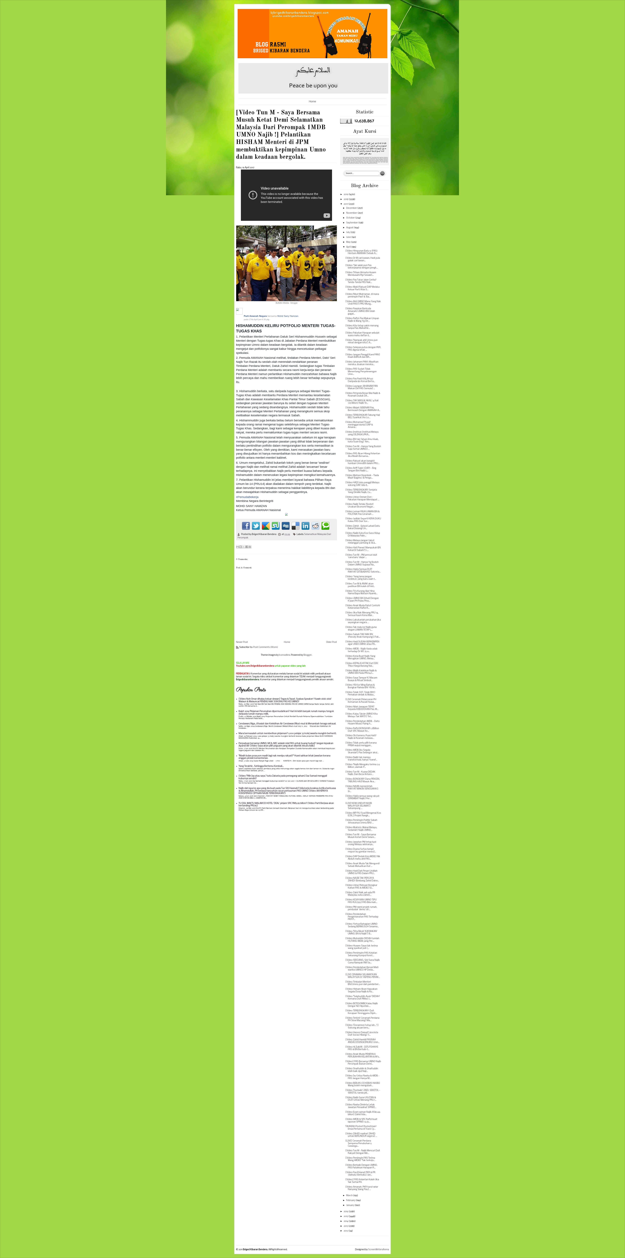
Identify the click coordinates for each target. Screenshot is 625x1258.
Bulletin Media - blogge (286, 303)
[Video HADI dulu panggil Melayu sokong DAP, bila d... (362, 483)
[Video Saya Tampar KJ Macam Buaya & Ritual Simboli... (361, 679)
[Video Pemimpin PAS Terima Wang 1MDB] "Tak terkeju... (360, 1159)
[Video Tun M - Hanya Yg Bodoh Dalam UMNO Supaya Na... (362, 563)
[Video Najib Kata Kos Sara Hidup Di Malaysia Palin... (362, 534)
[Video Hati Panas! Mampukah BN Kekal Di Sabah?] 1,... (363, 549)
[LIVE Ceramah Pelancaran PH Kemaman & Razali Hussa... (360, 700)
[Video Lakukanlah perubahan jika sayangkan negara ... (363, 621)
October (350, 218)
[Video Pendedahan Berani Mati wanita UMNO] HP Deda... (361, 968)
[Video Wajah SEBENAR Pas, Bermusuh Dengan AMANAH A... (362, 409)
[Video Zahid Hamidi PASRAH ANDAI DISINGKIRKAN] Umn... (362, 1041)
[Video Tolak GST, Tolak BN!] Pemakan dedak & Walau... (360, 693)
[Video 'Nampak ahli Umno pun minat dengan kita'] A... (361, 341)
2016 (346, 1211)
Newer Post (242, 642)
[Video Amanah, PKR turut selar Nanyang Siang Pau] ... (361, 1188)
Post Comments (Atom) (265, 647)
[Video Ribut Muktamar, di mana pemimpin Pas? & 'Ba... (362, 295)
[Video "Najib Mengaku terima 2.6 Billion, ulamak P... (362, 765)
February (351, 1200)
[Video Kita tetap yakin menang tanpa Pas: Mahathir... (362, 327)
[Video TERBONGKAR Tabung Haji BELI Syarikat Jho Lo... (362, 416)
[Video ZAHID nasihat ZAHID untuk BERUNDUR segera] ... (361, 1135)
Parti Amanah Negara (255, 316)
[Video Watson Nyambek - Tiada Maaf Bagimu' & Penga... (362, 476)
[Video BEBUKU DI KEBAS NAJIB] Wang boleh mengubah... (362, 1084)
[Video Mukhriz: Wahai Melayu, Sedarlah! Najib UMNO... (361, 828)
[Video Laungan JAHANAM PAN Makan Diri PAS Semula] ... (361, 387)
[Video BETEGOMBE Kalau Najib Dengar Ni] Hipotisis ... (361, 1004)
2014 (346, 1221)
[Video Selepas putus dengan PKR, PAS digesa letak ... (363, 348)
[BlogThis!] (240, 546)
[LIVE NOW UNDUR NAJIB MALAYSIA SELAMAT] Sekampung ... (358, 806)
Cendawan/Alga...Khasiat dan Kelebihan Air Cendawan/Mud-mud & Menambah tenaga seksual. (287, 724)
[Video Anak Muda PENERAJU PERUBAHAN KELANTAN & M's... (362, 1055)
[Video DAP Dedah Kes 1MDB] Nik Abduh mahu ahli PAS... (362, 857)
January (350, 1205)
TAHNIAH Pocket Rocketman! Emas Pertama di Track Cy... (361, 1127)
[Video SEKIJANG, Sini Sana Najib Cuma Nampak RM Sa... (362, 961)
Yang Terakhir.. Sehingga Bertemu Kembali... (261, 766)
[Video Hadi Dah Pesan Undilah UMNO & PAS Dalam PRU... (361, 872)
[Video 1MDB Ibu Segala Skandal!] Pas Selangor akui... (362, 751)
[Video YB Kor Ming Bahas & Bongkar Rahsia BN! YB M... (360, 686)
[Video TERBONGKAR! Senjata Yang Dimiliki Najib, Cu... (361, 491)
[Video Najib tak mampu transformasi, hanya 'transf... (361, 758)
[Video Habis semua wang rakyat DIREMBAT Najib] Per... (362, 797)
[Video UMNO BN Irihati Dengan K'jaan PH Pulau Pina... (362, 599)
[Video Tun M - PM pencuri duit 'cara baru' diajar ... (361, 556)
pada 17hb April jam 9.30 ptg (256, 319)
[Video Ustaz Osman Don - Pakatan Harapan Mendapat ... (362, 498)
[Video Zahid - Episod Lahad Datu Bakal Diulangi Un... (362, 527)
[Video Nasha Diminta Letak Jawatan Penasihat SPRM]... (360, 1106)
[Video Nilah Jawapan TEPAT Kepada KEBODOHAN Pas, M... (361, 708)
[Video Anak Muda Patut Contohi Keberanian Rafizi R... (362, 606)
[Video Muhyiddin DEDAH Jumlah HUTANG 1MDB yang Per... (362, 939)
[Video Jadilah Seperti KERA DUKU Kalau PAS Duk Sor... (363, 520)
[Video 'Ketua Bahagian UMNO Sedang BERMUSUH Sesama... (362, 925)
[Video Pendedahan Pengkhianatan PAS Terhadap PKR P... (361, 917)
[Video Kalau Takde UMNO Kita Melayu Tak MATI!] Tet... (361, 715)
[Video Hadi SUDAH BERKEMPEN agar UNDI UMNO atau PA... (362, 643)
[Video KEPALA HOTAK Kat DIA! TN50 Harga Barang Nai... (361, 664)
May (348, 242)
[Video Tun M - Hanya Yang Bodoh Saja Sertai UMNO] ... (363, 447)
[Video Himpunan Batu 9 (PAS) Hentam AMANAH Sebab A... (361, 252)
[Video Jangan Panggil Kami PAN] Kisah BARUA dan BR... (362, 356)
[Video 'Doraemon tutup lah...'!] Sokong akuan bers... (362, 1026)
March (349, 1195)
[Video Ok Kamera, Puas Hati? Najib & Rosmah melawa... (360, 736)
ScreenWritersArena (378, 1249)
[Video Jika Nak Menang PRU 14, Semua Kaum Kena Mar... (361, 614)
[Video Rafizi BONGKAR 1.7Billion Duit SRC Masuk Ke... (362, 729)
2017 (346, 204)
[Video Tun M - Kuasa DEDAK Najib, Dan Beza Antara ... (360, 773)
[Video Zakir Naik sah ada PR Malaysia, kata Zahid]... (360, 893)
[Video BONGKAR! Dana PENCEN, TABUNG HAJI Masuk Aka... (362, 780)
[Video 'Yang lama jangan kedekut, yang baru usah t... (360, 578)
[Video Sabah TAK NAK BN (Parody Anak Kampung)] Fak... (362, 635)
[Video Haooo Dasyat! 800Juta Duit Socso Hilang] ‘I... (361, 1033)
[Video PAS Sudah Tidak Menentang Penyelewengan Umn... (361, 371)
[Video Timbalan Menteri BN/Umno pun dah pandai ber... (362, 983)
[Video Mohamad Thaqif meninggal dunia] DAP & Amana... (359, 425)
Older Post (331, 642)
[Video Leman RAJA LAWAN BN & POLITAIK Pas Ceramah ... (362, 512)
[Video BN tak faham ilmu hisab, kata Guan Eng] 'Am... (362, 440)
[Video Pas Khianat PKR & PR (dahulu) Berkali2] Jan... (360, 1173)
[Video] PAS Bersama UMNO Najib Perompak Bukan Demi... (363, 1062)
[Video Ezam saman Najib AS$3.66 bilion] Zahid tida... (362, 1113)
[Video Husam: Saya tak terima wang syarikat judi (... (361, 947)
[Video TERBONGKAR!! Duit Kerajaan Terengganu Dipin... (361, 1012)
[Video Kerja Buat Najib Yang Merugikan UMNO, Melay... (360, 657)
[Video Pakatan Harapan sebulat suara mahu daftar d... (362, 334)
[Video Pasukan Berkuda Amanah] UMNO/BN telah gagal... (360, 311)
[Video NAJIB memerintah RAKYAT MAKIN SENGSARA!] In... (361, 789)
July (348, 232)
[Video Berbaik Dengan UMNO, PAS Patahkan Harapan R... (361, 1166)
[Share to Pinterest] (249, 546)
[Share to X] (243, 546)
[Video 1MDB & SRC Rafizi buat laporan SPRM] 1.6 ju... (361, 1120)
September (352, 223)
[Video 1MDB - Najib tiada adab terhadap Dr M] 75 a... (361, 650)
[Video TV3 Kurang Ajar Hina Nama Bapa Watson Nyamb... (361, 592)
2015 (346, 1216)
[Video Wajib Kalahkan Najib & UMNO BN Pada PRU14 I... (361, 672)
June (348, 237)
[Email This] (237, 546)
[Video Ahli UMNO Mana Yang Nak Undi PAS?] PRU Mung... (363, 302)
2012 (346, 1231)
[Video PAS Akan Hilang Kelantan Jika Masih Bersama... (362, 455)
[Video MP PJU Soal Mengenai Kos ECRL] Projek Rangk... (363, 814)
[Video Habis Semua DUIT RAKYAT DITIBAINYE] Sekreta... (363, 570)
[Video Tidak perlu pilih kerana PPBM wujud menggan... (361, 744)
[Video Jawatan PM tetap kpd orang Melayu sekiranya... (360, 843)
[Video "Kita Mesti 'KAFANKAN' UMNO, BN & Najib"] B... (361, 932)
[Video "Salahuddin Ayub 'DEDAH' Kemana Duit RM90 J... (362, 997)
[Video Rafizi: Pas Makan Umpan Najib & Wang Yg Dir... (362, 319)
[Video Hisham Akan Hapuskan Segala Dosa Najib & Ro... (361, 990)
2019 (346, 194)
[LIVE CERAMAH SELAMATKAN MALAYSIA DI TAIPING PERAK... (362, 975)
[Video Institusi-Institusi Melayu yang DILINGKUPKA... (362, 433)
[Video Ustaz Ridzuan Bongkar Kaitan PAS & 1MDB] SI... (361, 886)
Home (312, 101)
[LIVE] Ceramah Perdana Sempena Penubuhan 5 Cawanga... (358, 1143)
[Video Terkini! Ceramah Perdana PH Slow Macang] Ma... (362, 1019)
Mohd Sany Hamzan (287, 316)
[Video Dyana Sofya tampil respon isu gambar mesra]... (360, 850)
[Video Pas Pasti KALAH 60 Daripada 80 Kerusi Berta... (360, 380)
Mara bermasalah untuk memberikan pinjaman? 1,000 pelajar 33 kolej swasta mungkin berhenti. (287, 733)
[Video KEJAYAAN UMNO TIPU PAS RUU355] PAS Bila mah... (361, 901)
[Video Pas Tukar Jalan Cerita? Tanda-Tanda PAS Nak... (360, 281)
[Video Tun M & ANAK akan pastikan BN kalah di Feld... (360, 585)
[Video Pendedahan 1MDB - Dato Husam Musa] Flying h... (362, 722)
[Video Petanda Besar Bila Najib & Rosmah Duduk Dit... (362, 394)
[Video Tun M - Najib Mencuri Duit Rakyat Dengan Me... (362, 1152)
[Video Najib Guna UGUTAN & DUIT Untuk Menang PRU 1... (360, 1098)
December (351, 208)
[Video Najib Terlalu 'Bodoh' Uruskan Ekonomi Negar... (359, 505)
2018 (346, 199)
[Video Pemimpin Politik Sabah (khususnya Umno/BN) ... (361, 821)
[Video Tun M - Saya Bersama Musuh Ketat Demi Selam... (360, 836)
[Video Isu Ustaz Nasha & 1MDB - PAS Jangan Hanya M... (362, 1077)
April (348, 247)
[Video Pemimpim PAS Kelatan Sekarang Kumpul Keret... (361, 954)
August (350, 227)
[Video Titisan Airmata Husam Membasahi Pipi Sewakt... (360, 273)
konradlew (284, 655)
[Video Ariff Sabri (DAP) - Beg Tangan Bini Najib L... (360, 469)
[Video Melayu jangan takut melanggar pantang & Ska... (360, 541)
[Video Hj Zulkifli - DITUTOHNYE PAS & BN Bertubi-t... (361, 1048)
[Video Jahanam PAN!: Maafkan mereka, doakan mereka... (361, 363)
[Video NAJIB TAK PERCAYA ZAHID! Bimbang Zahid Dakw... (362, 879)
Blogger (308, 655)
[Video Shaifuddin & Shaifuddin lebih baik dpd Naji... (361, 1070)
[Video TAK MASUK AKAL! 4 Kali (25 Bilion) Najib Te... (361, 401)
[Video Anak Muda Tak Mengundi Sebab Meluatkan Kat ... (362, 865)
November (352, 213)
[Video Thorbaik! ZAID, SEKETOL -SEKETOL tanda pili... (362, 1091)
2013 (346, 1226)
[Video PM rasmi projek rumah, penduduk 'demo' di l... (361, 908)
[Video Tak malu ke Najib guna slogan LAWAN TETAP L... (361, 628)
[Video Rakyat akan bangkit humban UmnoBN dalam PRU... (362, 462)
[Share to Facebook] (246, 546)
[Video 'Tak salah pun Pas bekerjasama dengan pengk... (361, 266)
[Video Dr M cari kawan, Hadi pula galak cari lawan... (362, 259)
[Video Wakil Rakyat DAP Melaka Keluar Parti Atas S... (362, 288)
